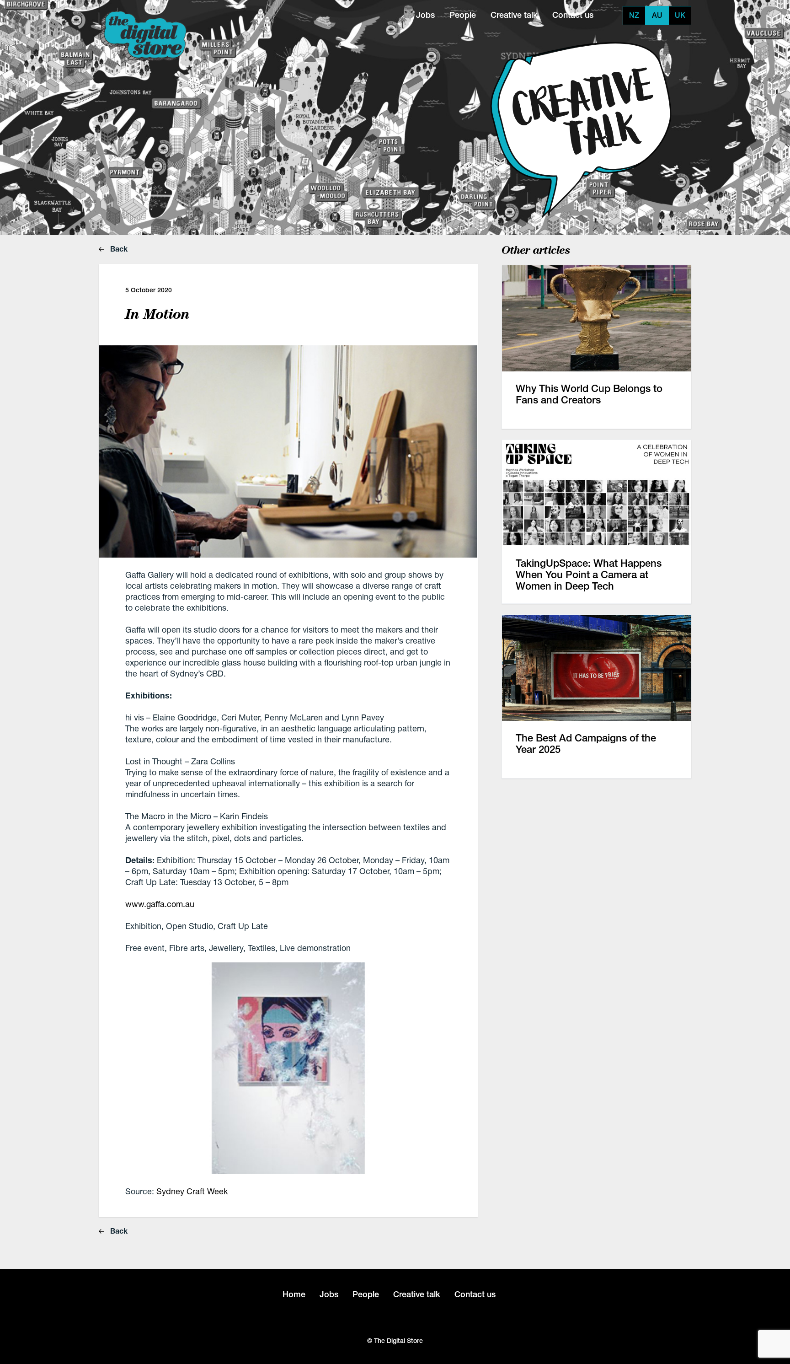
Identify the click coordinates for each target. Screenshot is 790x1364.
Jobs (425, 15)
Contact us (572, 15)
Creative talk (514, 15)
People (462, 15)
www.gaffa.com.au (159, 904)
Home (294, 1294)
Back (118, 248)
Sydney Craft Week (192, 1191)
